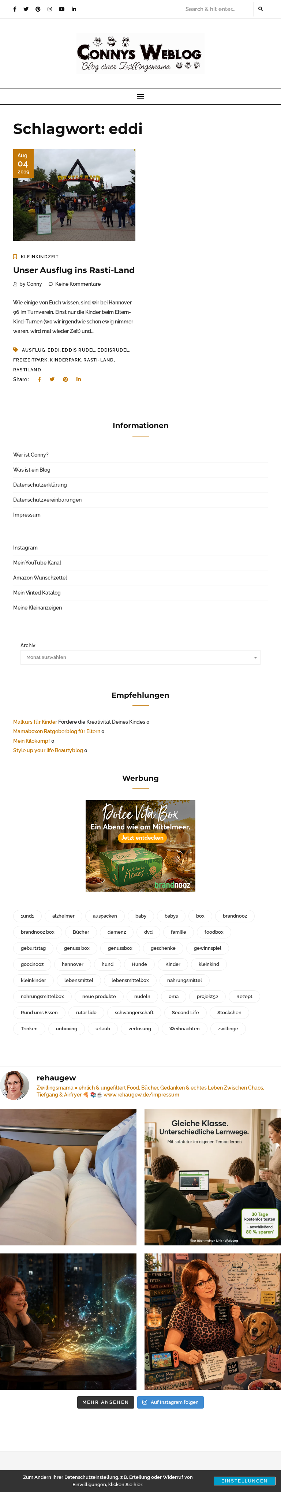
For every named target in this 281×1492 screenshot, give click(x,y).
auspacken (105, 916)
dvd (148, 932)
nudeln (142, 996)
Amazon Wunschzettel (40, 578)
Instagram (25, 548)
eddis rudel (78, 350)
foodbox (214, 932)
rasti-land (98, 360)
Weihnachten (184, 1028)
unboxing (66, 1028)
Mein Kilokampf (31, 741)
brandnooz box (38, 932)
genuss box (77, 948)
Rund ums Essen (39, 1012)
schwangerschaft (134, 1012)
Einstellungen (244, 1481)
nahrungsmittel (184, 980)
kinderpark (65, 360)
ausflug (33, 350)
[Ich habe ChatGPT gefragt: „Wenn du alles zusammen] (213, 1321)
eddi (54, 350)
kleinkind (209, 964)
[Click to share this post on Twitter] (52, 379)
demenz (117, 932)
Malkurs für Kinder (35, 722)
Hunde (139, 964)
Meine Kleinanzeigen (37, 608)
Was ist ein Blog (31, 470)
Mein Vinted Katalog (37, 593)
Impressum (27, 515)
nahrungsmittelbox (42, 996)
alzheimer (63, 916)
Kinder (172, 964)
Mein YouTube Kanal (37, 563)
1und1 (27, 916)
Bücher (81, 932)
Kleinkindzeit (40, 256)
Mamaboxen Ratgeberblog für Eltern (56, 731)
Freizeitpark (30, 360)
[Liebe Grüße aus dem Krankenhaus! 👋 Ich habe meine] (68, 1177)
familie (178, 932)
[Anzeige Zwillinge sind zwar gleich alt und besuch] (213, 1177)
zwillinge (228, 1028)
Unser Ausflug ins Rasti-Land (74, 270)
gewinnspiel (207, 948)
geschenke (163, 948)
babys (171, 916)
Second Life (185, 1012)
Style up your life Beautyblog (48, 750)
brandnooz (235, 916)
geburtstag (33, 948)
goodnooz (32, 964)
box (200, 916)
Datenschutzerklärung (40, 485)
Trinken (29, 1028)
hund (107, 964)
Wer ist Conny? (31, 455)
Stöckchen (229, 1012)
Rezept (244, 996)
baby (140, 916)
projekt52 (207, 996)
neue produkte (99, 996)
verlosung (139, 1028)
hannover (72, 964)
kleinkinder (33, 980)
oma (174, 996)
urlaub (102, 1028)
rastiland (27, 369)
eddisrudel (113, 350)
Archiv (27, 645)
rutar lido (86, 1012)
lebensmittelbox (130, 980)
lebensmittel (78, 980)
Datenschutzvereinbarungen (47, 500)
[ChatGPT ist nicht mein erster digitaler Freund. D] (68, 1321)
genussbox (120, 948)
